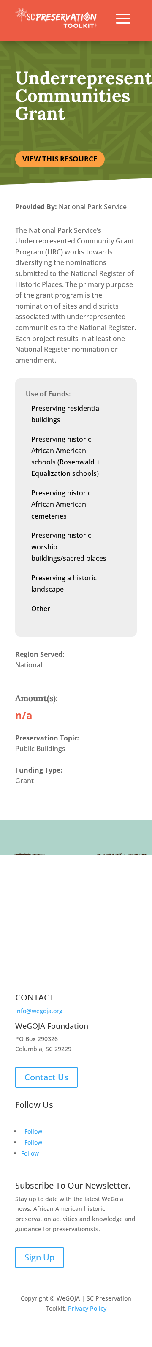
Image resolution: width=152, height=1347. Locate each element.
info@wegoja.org (38, 1011)
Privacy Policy (87, 1308)
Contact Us (46, 1077)
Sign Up (39, 1257)
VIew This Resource (60, 159)
